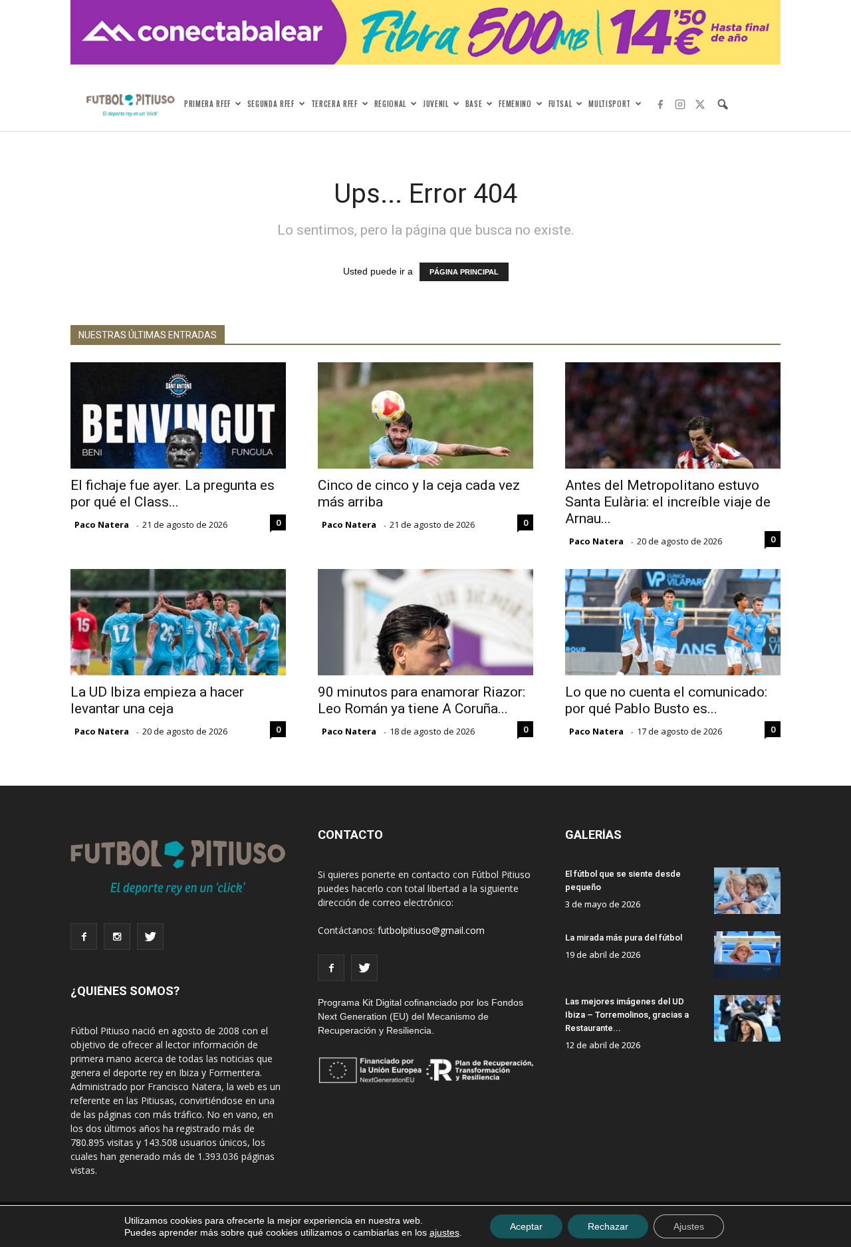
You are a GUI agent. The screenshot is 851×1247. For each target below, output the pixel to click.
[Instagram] (680, 104)
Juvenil (436, 103)
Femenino (515, 103)
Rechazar (608, 1226)
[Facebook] (660, 104)
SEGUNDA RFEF (271, 103)
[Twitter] (700, 104)
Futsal (560, 103)
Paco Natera (101, 524)
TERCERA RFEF (334, 103)
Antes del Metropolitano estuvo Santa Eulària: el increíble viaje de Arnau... (668, 501)
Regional (390, 103)
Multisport (609, 103)
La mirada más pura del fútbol (623, 938)
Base (474, 103)
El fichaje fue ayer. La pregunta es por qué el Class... (172, 493)
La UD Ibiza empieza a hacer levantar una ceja (157, 700)
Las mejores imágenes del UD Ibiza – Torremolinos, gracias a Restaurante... (627, 1014)
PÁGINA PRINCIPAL (464, 272)
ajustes (444, 1232)
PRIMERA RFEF (207, 103)
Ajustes (688, 1226)
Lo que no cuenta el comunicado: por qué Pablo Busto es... (666, 700)
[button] (723, 104)
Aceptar (526, 1226)
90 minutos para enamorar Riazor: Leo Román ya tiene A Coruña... (421, 700)
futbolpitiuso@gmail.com (431, 930)
